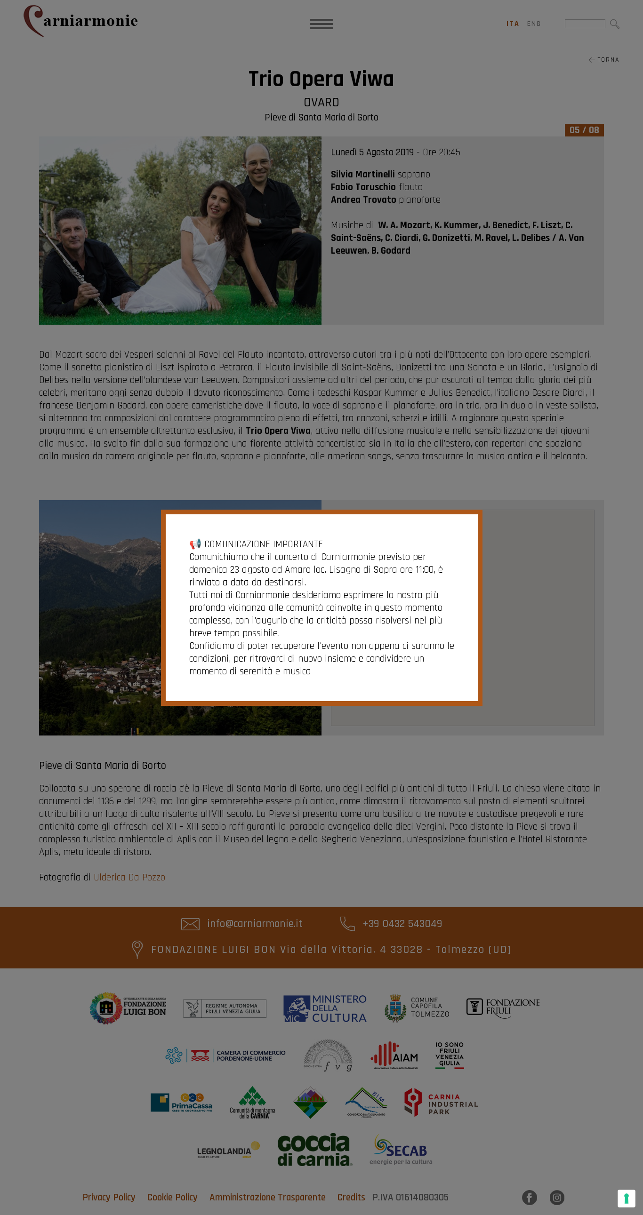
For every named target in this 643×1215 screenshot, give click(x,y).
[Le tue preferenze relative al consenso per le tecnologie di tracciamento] (626, 1198)
